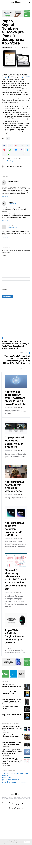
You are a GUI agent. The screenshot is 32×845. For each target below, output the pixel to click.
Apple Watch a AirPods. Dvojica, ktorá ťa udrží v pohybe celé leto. (15, 636)
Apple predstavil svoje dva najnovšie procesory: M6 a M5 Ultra (14, 529)
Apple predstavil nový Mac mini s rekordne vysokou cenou (14, 486)
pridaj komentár (18, 407)
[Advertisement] (16, 317)
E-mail (3, 282)
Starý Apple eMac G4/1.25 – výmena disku (14, 783)
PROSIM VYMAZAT (7, 777)
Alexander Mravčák (7, 47)
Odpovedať (5, 196)
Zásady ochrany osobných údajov (19, 803)
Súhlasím (26, 842)
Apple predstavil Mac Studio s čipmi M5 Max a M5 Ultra (14, 442)
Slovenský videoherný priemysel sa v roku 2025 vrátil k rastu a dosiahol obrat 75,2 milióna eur (16, 579)
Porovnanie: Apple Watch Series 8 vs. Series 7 (10, 693)
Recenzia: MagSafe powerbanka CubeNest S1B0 (11, 685)
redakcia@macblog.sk (8, 161)
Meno (3, 276)
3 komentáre (25, 47)
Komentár (4, 255)
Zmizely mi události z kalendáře (11, 779)
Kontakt (16, 804)
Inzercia (4, 803)
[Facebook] (9, 808)
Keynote (4, 78)
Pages (28, 76)
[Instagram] (15, 808)
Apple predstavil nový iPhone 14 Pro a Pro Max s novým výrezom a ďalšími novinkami (11, 701)
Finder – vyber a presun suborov (11, 781)
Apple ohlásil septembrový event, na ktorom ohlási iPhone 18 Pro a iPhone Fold (15, 398)
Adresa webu (4, 289)
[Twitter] (12, 808)
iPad (8, 138)
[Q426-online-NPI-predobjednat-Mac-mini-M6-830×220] (16, 13)
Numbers (10, 78)
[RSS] (22, 808)
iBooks (24, 78)
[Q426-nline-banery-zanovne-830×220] (16, 661)
